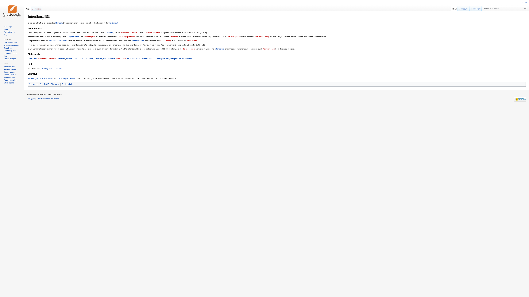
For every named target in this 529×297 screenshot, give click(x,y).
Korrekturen (192, 41)
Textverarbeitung (261, 37)
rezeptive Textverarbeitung (182, 59)
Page (27, 9)
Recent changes (10, 59)
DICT (46, 84)
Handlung (174, 37)
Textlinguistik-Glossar (50, 68)
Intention (61, 59)
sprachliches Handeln (58, 41)
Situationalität (109, 59)
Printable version (10, 75)
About (6, 29)
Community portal (10, 51)
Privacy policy (31, 99)
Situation (98, 59)
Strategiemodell (147, 59)
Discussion (36, 9)
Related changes (10, 69)
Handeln (59, 23)
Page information (10, 80)
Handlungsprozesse (126, 37)
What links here (9, 67)
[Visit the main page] (12, 11)
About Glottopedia (44, 99)
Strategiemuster (162, 59)
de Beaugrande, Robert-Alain (40, 78)
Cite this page (9, 83)
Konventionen (269, 49)
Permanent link (9, 78)
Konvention (121, 59)
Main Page (8, 27)
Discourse (55, 84)
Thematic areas (9, 32)
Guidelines (8, 48)
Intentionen (219, 49)
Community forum (10, 53)
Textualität (113, 23)
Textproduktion (73, 37)
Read (454, 9)
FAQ (5, 35)
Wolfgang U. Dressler (67, 78)
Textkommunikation (152, 33)
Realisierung (165, 41)
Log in (524, 2)
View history (476, 9)
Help (5, 56)
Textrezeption (89, 37)
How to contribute (10, 43)
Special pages (9, 72)
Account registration (11, 45)
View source (464, 9)
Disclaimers (55, 99)
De (41, 84)
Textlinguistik (67, 84)
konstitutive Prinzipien (130, 33)
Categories (33, 84)
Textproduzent (189, 49)
